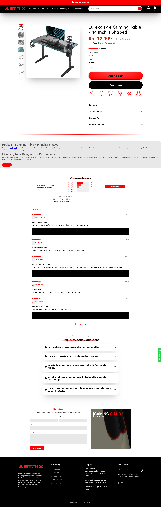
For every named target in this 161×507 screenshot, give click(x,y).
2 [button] (78, 324)
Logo (15, 8)
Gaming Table (13, 148)
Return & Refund (57, 483)
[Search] (140, 8)
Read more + (7, 165)
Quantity (92, 62)
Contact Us (55, 469)
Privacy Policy (56, 476)
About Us (55, 473)
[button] (93, 49)
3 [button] (80, 324)
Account (148, 8)
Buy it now (115, 85)
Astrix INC (87, 502)
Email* (32, 424)
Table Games (77, 8)
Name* (32, 417)
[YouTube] (122, 483)
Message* (32, 432)
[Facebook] (119, 483)
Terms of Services (58, 480)
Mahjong (63, 8)
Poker (44, 8)
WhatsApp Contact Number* (66, 417)
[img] (36, 215)
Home (20, 20)
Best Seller (33, 8)
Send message (37, 448)
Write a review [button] (115, 186)
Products (28, 20)
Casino (53, 8)
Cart (154, 8)
